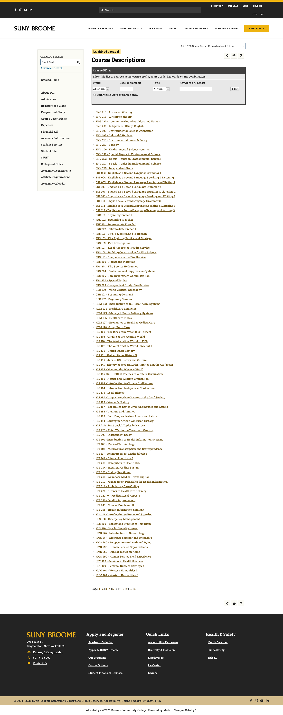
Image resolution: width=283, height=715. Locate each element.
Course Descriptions (54, 118)
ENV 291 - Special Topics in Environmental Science (128, 154)
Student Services (52, 144)
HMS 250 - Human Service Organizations (122, 547)
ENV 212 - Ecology (107, 144)
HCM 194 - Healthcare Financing (116, 308)
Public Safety (216, 650)
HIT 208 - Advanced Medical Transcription (123, 477)
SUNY (45, 157)
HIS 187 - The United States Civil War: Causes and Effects (132, 406)
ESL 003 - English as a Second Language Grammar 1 (128, 173)
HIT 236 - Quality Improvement (115, 500)
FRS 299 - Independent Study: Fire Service (122, 285)
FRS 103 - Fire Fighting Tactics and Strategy (124, 238)
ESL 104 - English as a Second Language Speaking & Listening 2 (136, 191)
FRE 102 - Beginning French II (114, 219)
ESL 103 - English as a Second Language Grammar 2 (128, 186)
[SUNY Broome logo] (34, 27)
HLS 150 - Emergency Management (118, 519)
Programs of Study (53, 112)
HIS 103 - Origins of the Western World (120, 336)
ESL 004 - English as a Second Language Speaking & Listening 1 (136, 177)
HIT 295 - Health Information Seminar (120, 509)
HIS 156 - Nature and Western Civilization (122, 378)
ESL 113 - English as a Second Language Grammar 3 (128, 201)
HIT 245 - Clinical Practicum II (115, 505)
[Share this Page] (227, 56)
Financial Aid (49, 131)
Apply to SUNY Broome (103, 650)
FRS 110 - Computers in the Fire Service (121, 257)
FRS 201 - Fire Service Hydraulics (117, 266)
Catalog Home (50, 79)
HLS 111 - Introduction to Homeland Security (124, 514)
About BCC (48, 92)
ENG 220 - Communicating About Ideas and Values (128, 121)
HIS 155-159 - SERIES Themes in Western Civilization (129, 374)
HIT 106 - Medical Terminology (115, 444)
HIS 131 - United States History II (116, 355)
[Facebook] (15, 10)
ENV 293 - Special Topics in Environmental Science (128, 163)
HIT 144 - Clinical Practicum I (114, 458)
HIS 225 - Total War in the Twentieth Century (124, 430)
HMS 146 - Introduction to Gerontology (120, 533)
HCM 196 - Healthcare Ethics (114, 318)
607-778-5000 (41, 657)
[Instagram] (20, 10)
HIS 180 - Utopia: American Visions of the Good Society (130, 397)
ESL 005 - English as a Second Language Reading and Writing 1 (135, 182)
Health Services (218, 642)
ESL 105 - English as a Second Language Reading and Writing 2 (135, 196)
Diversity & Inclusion (161, 650)
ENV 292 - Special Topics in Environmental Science (128, 158)
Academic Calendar (53, 183)
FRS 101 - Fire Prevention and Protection (121, 233)
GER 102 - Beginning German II (115, 299)
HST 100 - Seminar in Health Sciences (119, 561)
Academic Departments (56, 170)
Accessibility (112, 700)
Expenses (47, 125)
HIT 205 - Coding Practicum (113, 472)
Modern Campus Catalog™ (179, 710)
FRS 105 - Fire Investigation (113, 243)
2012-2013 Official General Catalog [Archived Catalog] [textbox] (208, 46)
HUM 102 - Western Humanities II (117, 575)
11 (135, 588)
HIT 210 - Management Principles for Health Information (132, 481)
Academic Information (55, 138)
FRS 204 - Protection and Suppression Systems (125, 271)
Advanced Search (51, 68)
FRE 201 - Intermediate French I (115, 224)
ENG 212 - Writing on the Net (114, 116)
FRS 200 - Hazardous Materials (115, 261)
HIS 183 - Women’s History (112, 402)
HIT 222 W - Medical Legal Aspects (118, 495)
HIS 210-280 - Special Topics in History (120, 425)
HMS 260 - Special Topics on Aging (118, 551)
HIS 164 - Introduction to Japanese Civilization (125, 388)
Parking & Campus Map (48, 652)
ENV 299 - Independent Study (114, 168)
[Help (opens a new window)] (241, 56)
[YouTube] (25, 10)
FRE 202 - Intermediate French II (116, 229)
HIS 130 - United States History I (116, 350)
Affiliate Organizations (55, 177)
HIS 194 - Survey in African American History (125, 420)
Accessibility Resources (163, 642)
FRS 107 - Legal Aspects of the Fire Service (123, 247)
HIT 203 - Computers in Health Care (118, 463)
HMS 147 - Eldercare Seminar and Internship (124, 537)
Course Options (98, 665)
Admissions (48, 99)
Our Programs (97, 657)
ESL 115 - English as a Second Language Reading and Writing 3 (135, 210)
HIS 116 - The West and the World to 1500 (122, 341)
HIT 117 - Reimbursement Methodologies (121, 453)
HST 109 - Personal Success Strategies (120, 566)
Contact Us (40, 663)
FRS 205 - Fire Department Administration (123, 275)
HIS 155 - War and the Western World (119, 369)
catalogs (95, 710)
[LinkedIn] (31, 10)
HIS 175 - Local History (110, 392)
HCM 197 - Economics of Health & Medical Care (125, 322)
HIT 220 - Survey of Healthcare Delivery (121, 491)
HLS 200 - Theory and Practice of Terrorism (123, 523)
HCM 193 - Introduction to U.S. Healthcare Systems (128, 303)
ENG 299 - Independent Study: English (120, 126)
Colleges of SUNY (52, 164)
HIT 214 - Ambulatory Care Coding (117, 486)
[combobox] (212, 46)
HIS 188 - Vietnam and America (115, 411)
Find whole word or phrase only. (117, 94)
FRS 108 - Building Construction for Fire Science (126, 252)
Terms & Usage (131, 700)
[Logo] (51, 631)
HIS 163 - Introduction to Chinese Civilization (124, 383)
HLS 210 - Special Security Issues (117, 528)
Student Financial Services (105, 673)
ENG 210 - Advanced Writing (114, 112)
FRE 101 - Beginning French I (114, 215)
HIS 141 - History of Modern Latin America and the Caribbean (134, 364)
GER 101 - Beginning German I (114, 294)
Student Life (49, 151)
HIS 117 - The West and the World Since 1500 (124, 346)
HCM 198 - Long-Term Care (113, 327)
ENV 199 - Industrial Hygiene (114, 135)
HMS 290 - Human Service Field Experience (123, 556)
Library (153, 673)
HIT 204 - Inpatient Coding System (117, 467)
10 (131, 588)
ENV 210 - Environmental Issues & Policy (121, 140)
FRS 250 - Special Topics (111, 280)
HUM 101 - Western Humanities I (116, 570)
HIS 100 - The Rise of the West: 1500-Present (123, 331)
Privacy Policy (152, 700)
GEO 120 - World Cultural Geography (119, 289)
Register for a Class (53, 105)
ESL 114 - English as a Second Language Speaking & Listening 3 (135, 205)
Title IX (212, 657)
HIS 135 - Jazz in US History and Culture (121, 360)
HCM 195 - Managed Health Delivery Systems (124, 313)
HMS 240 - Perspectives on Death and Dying (123, 542)
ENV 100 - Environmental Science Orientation (124, 130)
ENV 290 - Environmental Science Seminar (123, 149)
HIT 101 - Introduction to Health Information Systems (129, 439)
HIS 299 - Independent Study (114, 434)
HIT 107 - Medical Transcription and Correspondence (129, 449)
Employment (156, 657)
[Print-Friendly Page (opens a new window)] (234, 56)
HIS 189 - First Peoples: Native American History (126, 416)
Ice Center (154, 665)
